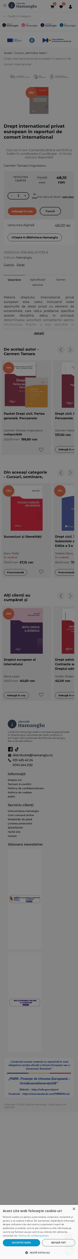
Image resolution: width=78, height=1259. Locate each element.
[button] (39, 1252)
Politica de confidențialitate (34, 1235)
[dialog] (39, 1232)
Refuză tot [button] (58, 1242)
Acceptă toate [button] (21, 1242)
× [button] (73, 1209)
